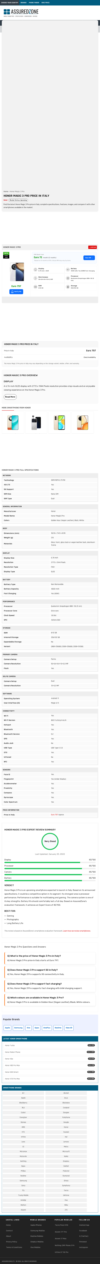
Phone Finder (34, 3)
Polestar (66, 1171)
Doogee (66, 1112)
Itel (66, 1137)
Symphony (66, 1185)
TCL (23, 1190)
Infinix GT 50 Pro (61, 1252)
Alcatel (66, 1093)
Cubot (23, 1112)
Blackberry (23, 1103)
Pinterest (83, 1242)
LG (23, 1146)
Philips (23, 1171)
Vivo (28, 1028)
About (8, 1236)
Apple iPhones (36, 1225)
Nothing (23, 1161)
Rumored (66, 1176)
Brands (23, 3)
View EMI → (89, 258)
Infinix (23, 1137)
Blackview (66, 1103)
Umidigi (23, 1200)
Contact (9, 1230)
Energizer (23, 1117)
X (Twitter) (83, 1236)
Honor (6, 200)
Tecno (66, 1190)
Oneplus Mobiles (37, 1242)
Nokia (66, 1156)
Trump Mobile (23, 1195)
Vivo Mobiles (35, 1247)
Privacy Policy (11, 1242)
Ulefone (66, 1195)
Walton (23, 1205)
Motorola (23, 1156)
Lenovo (66, 1142)
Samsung (18, 1028)
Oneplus (66, 1161)
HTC (23, 1132)
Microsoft (66, 1151)
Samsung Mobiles (37, 1230)
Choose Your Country (9, 3)
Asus (66, 1098)
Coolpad (66, 1108)
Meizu (66, 1146)
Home (6, 191)
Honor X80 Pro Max (49, 1065)
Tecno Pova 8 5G (61, 1225)
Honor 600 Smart (49, 1072)
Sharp (66, 1181)
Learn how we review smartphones (76, 931)
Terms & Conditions (14, 1247)
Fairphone (66, 1117)
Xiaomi (23, 1210)
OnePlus (46, 1028)
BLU (23, 1108)
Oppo (37, 1028)
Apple (7, 1028)
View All (69, 1028)
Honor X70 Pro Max (49, 1079)
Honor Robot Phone (49, 1052)
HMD (23, 1127)
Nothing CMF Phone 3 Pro (65, 1245)
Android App (84, 1225)
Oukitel (66, 1166)
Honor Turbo (49, 1045)
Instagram (83, 1247)
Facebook (83, 1230)
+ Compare (92, 247)
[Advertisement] (50, 228)
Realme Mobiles (36, 1236)
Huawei (66, 1132)
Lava (23, 1142)
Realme (58, 1028)
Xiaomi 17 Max (60, 1238)
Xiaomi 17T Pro (61, 1232)
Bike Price (46, 3)
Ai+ (23, 1093)
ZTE (66, 1210)
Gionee (23, 1122)
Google (66, 1122)
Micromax (23, 1151)
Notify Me (17, 292)
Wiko (66, 1205)
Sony (23, 1185)
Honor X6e (49, 1059)
